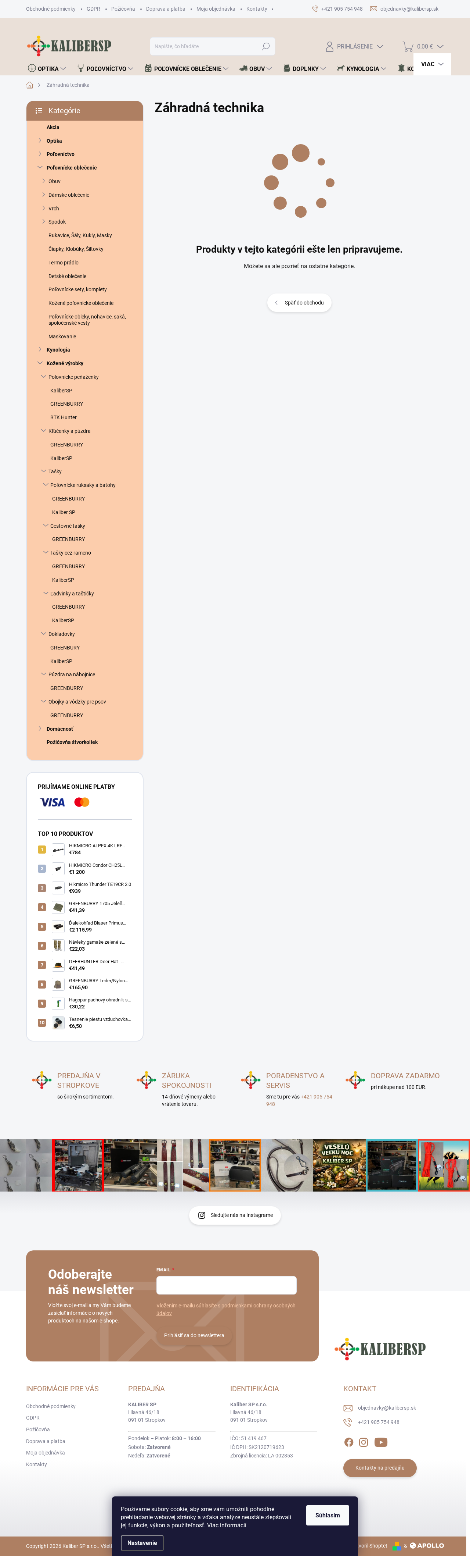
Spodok (57, 222)
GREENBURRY (66, 404)
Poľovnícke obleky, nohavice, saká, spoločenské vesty (87, 320)
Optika (54, 141)
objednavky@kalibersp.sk (387, 1408)
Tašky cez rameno (70, 553)
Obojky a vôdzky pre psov (77, 702)
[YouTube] (381, 1440)
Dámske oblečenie (68, 195)
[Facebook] (348, 1440)
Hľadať (266, 46)
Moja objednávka (215, 9)
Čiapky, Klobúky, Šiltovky (76, 249)
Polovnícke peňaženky (73, 377)
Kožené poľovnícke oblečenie (80, 303)
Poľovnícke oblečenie (72, 168)
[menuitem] (47, 69)
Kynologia (58, 350)
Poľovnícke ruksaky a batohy (83, 485)
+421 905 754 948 (379, 1422)
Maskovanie (62, 336)
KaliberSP (61, 391)
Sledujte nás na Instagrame (242, 1215)
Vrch (53, 208)
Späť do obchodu (304, 303)
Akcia (53, 127)
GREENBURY (65, 648)
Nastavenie (142, 1542)
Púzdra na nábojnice (71, 674)
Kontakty (256, 9)
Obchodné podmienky (51, 9)
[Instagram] (363, 1440)
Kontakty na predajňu (380, 1468)
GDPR (93, 9)
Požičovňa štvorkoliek (72, 742)
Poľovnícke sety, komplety (77, 289)
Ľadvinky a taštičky (72, 594)
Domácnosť (60, 729)
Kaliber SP (63, 512)
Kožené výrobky (65, 363)
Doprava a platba (165, 9)
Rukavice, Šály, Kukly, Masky (80, 235)
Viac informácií (226, 1525)
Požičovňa (123, 9)
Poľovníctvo (61, 154)
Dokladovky (61, 634)
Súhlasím (327, 1515)
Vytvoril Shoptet (369, 1546)
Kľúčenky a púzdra (69, 431)
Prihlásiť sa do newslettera (194, 1335)
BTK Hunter (63, 417)
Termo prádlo (63, 263)
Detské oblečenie (67, 276)
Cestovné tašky (67, 526)
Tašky (55, 471)
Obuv (54, 181)
